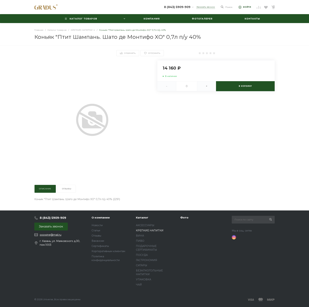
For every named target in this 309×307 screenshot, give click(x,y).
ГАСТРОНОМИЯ (146, 260)
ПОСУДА (142, 255)
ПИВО (140, 240)
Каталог (142, 217)
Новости (97, 225)
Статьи (96, 230)
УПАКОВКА (143, 279)
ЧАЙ (139, 284)
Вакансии (98, 240)
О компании (101, 217)
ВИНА (140, 235)
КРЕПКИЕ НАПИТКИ (149, 230)
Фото (184, 217)
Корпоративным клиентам (108, 251)
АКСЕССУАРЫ (145, 225)
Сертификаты (100, 246)
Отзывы (96, 235)
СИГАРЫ (141, 265)
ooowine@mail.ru (50, 234)
